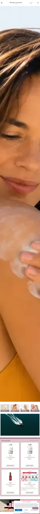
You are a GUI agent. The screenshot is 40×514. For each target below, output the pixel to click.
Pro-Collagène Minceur (10, 457)
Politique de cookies (26, 512)
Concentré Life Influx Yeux (10, 484)
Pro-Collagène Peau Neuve (30, 457)
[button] (38, 501)
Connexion (31, 2)
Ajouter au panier (10, 465)
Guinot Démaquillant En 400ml (30, 484)
